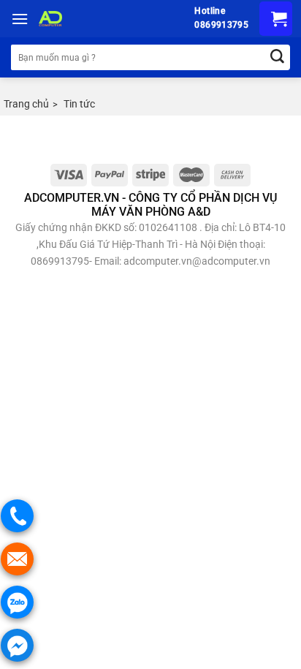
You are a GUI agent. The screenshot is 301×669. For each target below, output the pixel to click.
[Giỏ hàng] (275, 18)
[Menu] (19, 19)
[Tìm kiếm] (277, 57)
